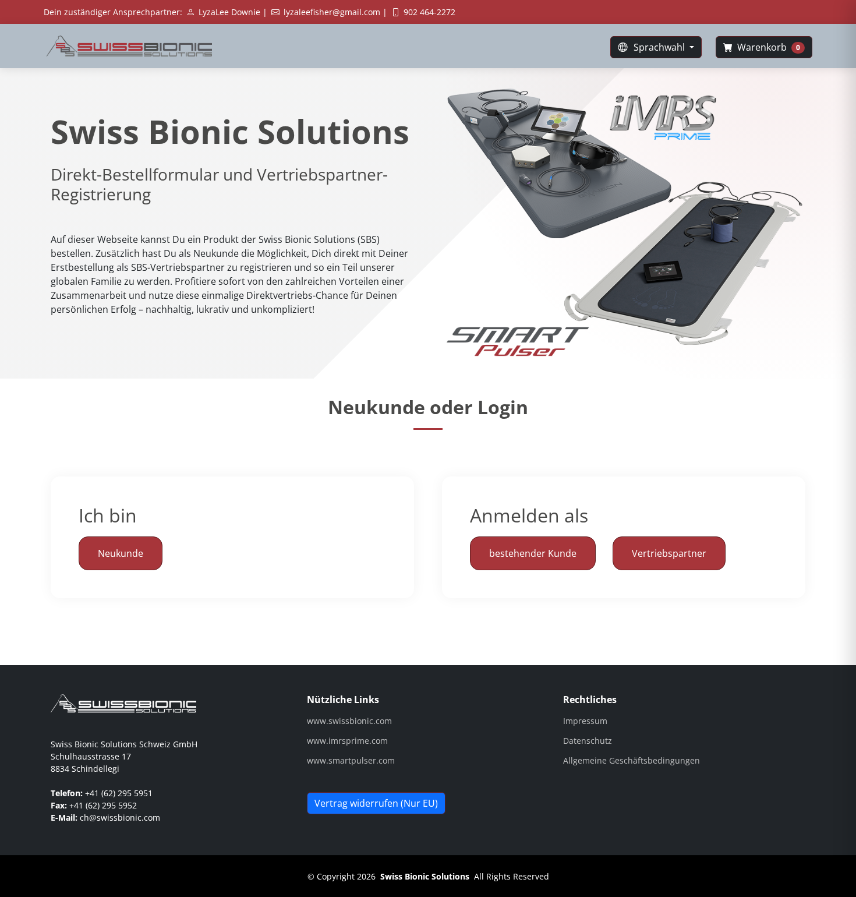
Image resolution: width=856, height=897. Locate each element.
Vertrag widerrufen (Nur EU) (376, 803)
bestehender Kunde (532, 553)
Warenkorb (767, 47)
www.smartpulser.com (351, 761)
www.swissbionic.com (349, 721)
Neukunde (120, 553)
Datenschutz (587, 741)
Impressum (585, 721)
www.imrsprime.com (347, 741)
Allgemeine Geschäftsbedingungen (631, 761)
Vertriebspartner (669, 553)
